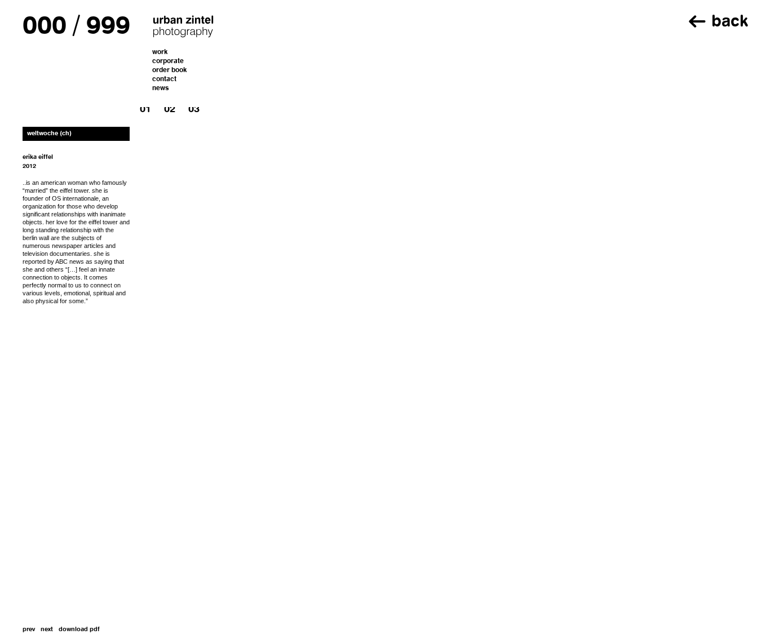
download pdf (79, 630)
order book (169, 70)
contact (164, 79)
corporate (168, 61)
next (47, 630)
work (160, 52)
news (160, 88)
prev (29, 630)
